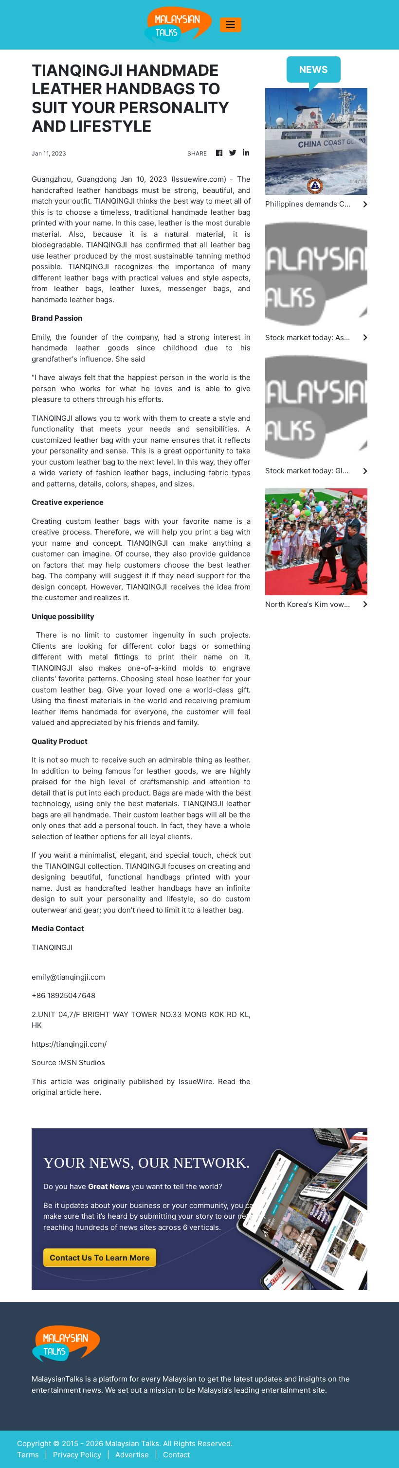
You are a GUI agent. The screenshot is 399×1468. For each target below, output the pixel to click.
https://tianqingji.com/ (69, 1044)
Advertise (132, 1454)
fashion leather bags (132, 472)
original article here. (66, 1092)
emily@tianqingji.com (68, 977)
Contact (176, 1454)
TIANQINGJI (114, 201)
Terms (28, 1454)
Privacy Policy (77, 1454)
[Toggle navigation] (230, 24)
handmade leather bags (72, 299)
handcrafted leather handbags (138, 888)
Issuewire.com (199, 179)
